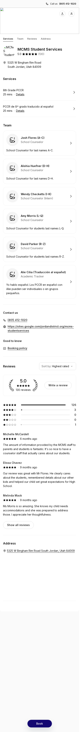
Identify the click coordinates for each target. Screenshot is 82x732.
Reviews (32, 38)
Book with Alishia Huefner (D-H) (39, 171)
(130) (41, 54)
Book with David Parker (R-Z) (39, 249)
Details (20, 94)
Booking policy (17, 348)
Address (46, 38)
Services (8, 38)
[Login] (71, 14)
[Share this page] (62, 14)
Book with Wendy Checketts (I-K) (39, 196)
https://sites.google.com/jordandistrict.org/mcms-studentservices (41, 328)
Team (20, 38)
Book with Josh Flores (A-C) (39, 143)
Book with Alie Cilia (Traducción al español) (39, 281)
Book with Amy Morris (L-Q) (39, 221)
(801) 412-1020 (67, 3)
